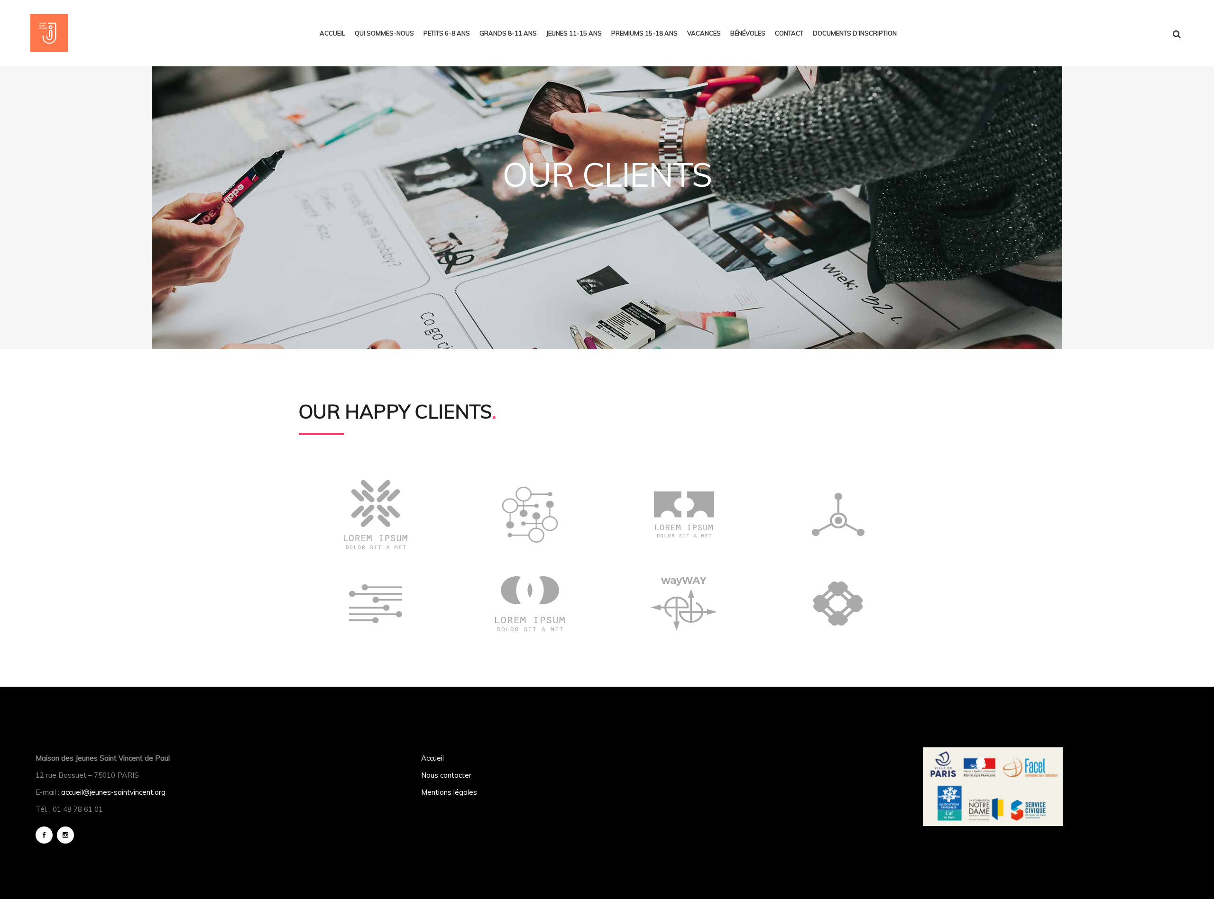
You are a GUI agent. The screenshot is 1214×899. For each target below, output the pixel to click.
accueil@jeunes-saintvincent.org (113, 792)
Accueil (432, 758)
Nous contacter (446, 775)
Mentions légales (449, 792)
